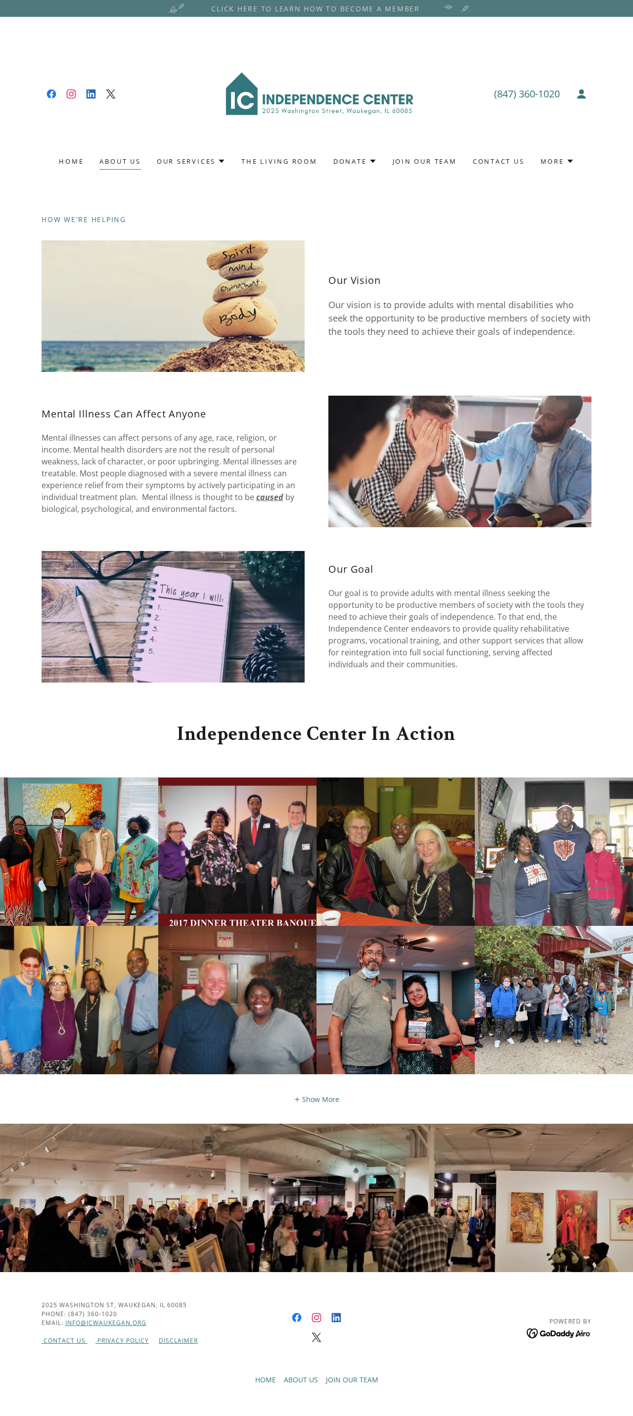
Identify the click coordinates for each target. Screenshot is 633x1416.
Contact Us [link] (499, 161)
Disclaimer (178, 1340)
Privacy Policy (122, 1340)
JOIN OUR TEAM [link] (425, 161)
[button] (581, 94)
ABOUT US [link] (119, 161)
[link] (51, 94)
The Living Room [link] (279, 161)
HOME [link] (71, 161)
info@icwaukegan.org (105, 1323)
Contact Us (65, 1340)
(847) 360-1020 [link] (527, 93)
